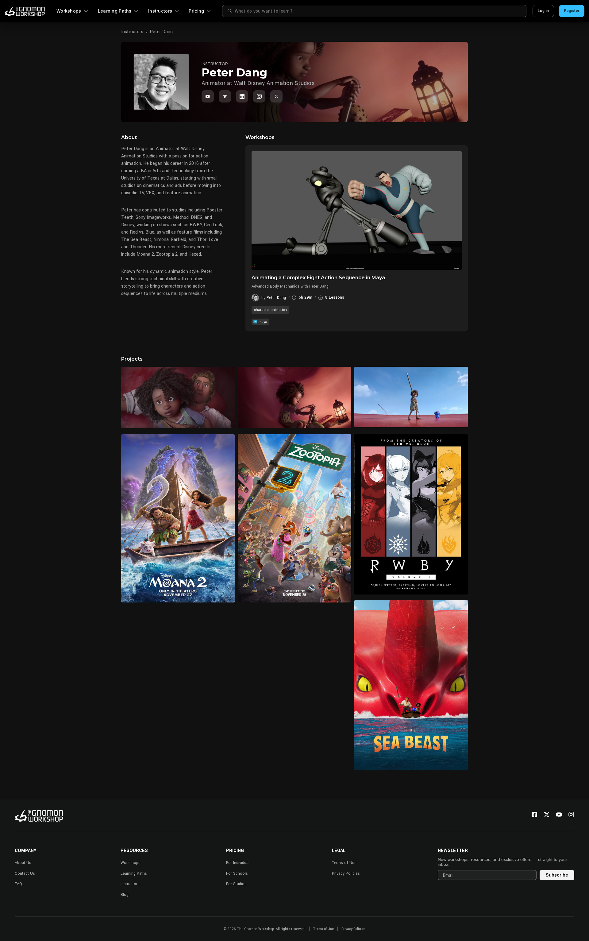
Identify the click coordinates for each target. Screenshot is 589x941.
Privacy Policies (346, 873)
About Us (23, 862)
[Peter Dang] (242, 96)
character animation (270, 310)
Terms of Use (344, 862)
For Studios (236, 884)
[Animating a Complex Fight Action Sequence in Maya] (357, 210)
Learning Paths (115, 11)
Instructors (160, 11)
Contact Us (25, 873)
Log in (543, 11)
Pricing (196, 11)
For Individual (237, 862)
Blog (125, 894)
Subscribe (557, 874)
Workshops (68, 11)
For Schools (237, 873)
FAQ (18, 884)
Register (571, 11)
